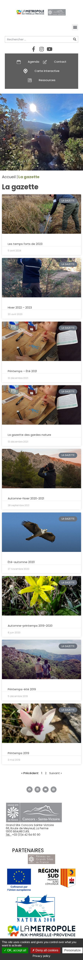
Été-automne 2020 (21, 562)
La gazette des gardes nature (29, 435)
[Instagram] (41, 49)
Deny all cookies (46, 950)
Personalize (72, 950)
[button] (75, 27)
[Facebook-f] (33, 49)
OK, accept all (16, 950)
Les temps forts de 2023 (25, 244)
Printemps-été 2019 (22, 689)
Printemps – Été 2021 (22, 371)
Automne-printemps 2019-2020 (30, 626)
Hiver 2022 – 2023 (20, 307)
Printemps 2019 (18, 753)
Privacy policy (41, 956)
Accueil (9, 177)
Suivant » (55, 773)
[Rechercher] (74, 39)
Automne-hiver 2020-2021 (26, 498)
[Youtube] (49, 49)
